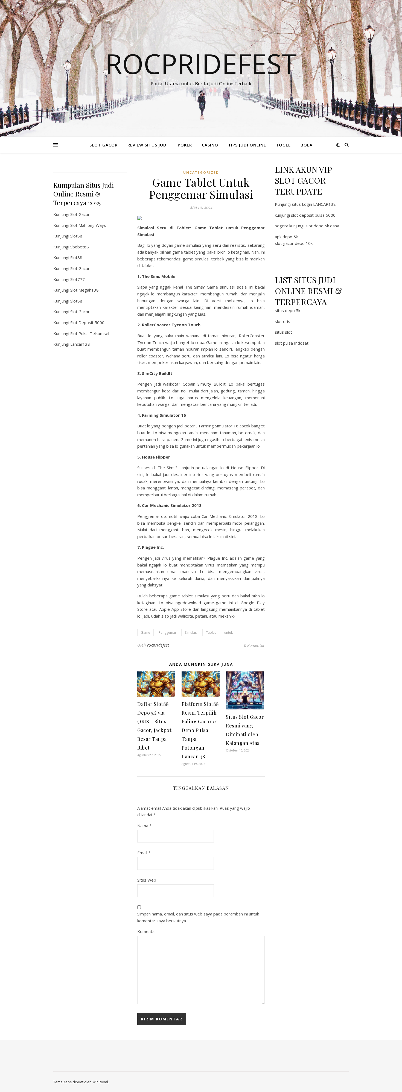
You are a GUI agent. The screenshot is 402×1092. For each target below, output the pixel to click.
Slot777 (77, 279)
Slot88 (76, 236)
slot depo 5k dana (322, 225)
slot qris (282, 321)
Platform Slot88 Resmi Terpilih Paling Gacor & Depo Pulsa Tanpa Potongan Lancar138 (200, 730)
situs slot (283, 332)
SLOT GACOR (103, 145)
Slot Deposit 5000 (87, 322)
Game (145, 632)
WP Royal (100, 1081)
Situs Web (146, 880)
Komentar (146, 931)
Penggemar (167, 632)
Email (143, 852)
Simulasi (191, 632)
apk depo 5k (286, 236)
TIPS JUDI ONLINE (247, 145)
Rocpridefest (201, 63)
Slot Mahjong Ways (88, 225)
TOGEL (283, 145)
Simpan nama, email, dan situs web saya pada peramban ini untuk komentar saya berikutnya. (198, 917)
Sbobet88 (79, 246)
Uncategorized (201, 172)
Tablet (211, 632)
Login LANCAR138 (319, 204)
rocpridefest (158, 645)
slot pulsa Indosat (291, 343)
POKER (185, 145)
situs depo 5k (287, 310)
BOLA (307, 145)
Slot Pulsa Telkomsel (89, 333)
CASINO (210, 145)
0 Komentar (254, 645)
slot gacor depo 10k (294, 243)
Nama (144, 825)
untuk (228, 632)
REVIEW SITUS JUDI (147, 145)
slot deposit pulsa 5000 (313, 215)
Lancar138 (80, 344)
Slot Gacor (80, 214)
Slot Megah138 (84, 290)
